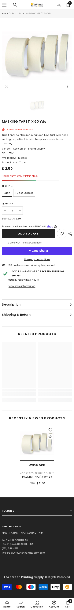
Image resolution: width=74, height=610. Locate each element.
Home (5, 13)
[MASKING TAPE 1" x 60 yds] (37, 443)
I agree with (13, 242)
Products (16, 13)
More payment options (37, 259)
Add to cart (28, 233)
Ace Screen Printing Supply (29, 148)
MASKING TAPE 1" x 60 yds (37, 476)
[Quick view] (50, 436)
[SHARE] (69, 233)
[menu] (4, 4)
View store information (22, 286)
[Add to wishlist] (50, 430)
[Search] (15, 4)
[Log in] (59, 5)
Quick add (37, 465)
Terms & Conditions (31, 242)
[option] (37, 55)
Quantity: (7, 203)
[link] (61, 233)
